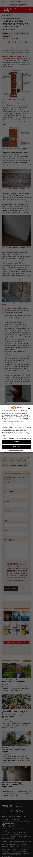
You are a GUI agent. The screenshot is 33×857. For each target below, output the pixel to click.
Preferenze (16, 446)
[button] (29, 408)
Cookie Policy (12, 450)
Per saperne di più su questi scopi (23, 438)
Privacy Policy (19, 450)
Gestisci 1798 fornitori (9, 438)
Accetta (16, 442)
